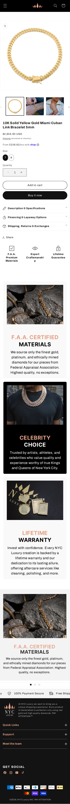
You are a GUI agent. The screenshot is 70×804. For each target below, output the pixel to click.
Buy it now (35, 195)
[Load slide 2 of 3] (35, 684)
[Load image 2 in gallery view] (35, 106)
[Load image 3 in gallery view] (55, 106)
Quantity (7, 165)
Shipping (7, 138)
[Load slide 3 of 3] (39, 684)
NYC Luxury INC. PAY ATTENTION (34, 800)
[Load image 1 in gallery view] (15, 106)
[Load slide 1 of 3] (31, 684)
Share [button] (9, 237)
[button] (5, 6)
